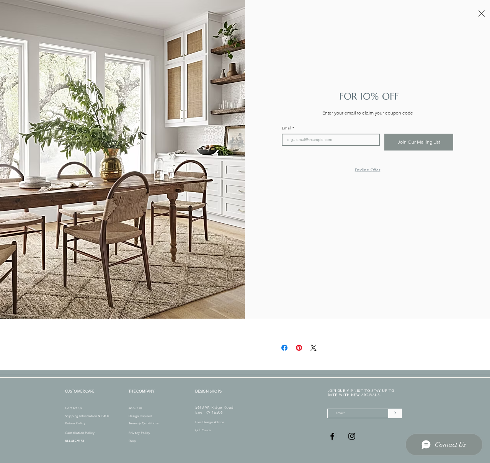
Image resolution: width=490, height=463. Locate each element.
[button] (482, 13)
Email (288, 128)
